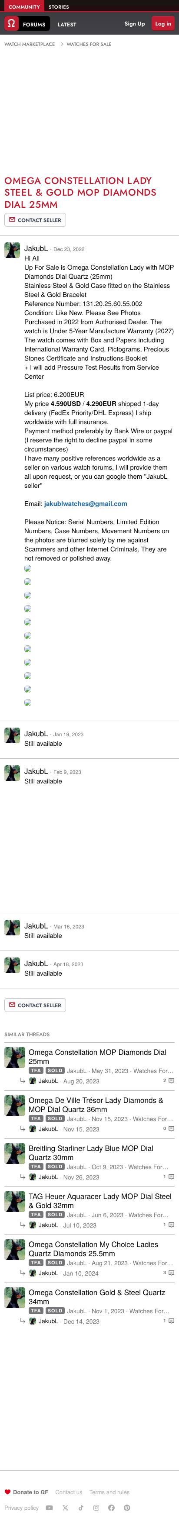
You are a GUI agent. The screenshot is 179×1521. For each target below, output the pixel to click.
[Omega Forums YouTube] (50, 1507)
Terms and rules (109, 1492)
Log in (163, 23)
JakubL (36, 247)
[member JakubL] (14, 1057)
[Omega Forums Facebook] (112, 1507)
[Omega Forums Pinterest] (128, 1507)
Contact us (68, 1492)
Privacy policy (21, 1507)
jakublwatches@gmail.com (85, 503)
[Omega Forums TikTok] (82, 1507)
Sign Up (135, 23)
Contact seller (39, 220)
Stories (59, 7)
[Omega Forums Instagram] (97, 1507)
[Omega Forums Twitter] (66, 1507)
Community (24, 7)
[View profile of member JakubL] (12, 255)
